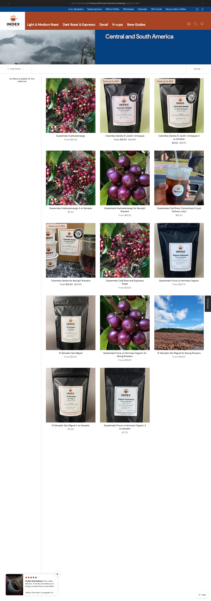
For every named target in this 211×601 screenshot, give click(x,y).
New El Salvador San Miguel (84, 3)
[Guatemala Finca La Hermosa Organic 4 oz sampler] (125, 395)
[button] (43, 21)
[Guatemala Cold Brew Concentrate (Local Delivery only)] (179, 178)
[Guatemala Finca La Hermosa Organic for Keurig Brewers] (125, 322)
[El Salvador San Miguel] (70, 322)
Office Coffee (112, 9)
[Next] (202, 3)
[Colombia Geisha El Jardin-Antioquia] (125, 105)
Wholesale (128, 9)
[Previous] (8, 3)
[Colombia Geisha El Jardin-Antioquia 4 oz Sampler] (179, 105)
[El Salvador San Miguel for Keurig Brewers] (179, 322)
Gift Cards (156, 9)
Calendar (142, 9)
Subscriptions (94, 9)
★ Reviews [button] (208, 304)
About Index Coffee (175, 9)
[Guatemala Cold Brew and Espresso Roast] (125, 250)
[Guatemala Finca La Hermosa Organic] (179, 250)
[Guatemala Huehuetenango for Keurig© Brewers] (125, 178)
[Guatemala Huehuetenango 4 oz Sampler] (70, 178)
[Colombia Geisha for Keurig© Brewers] (70, 250)
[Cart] (202, 23)
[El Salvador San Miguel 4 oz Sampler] (70, 395)
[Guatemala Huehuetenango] (70, 105)
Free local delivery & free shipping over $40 (119, 3)
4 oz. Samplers (76, 9)
